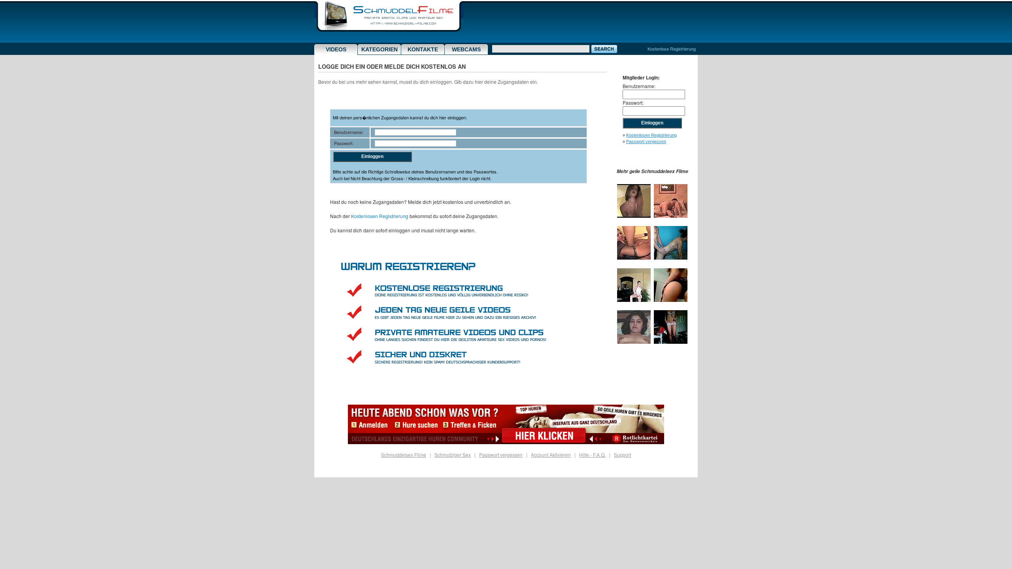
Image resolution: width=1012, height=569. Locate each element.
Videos (336, 49)
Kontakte (423, 49)
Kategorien (379, 49)
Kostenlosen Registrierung (379, 216)
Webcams (466, 49)
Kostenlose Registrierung (672, 48)
